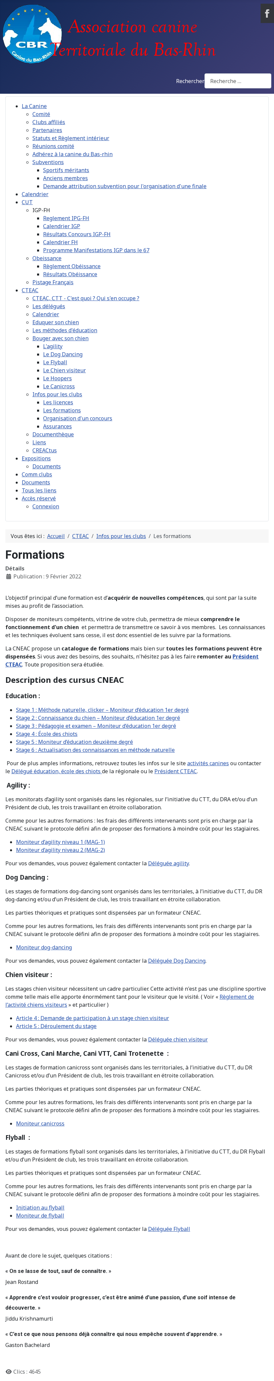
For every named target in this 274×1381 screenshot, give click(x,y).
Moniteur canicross (40, 1123)
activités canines (208, 763)
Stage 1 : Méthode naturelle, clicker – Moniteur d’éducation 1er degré (102, 710)
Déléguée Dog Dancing (177, 960)
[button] (41, 210)
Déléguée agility (168, 863)
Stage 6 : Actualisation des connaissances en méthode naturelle (95, 750)
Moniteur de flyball (40, 1215)
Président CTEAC (175, 771)
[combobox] (237, 80)
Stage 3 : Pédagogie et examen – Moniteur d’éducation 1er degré (96, 726)
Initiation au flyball (40, 1207)
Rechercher (190, 81)
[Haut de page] (262, 1369)
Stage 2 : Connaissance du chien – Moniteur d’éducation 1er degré (98, 718)
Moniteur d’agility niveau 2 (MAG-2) (60, 850)
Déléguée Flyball (169, 1229)
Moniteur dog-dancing (44, 947)
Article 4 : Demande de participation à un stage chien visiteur (92, 1018)
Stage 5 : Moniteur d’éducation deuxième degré (74, 742)
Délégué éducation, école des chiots (56, 771)
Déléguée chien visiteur (178, 1039)
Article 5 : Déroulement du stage (56, 1026)
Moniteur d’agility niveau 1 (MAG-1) (60, 842)
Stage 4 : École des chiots (47, 734)
